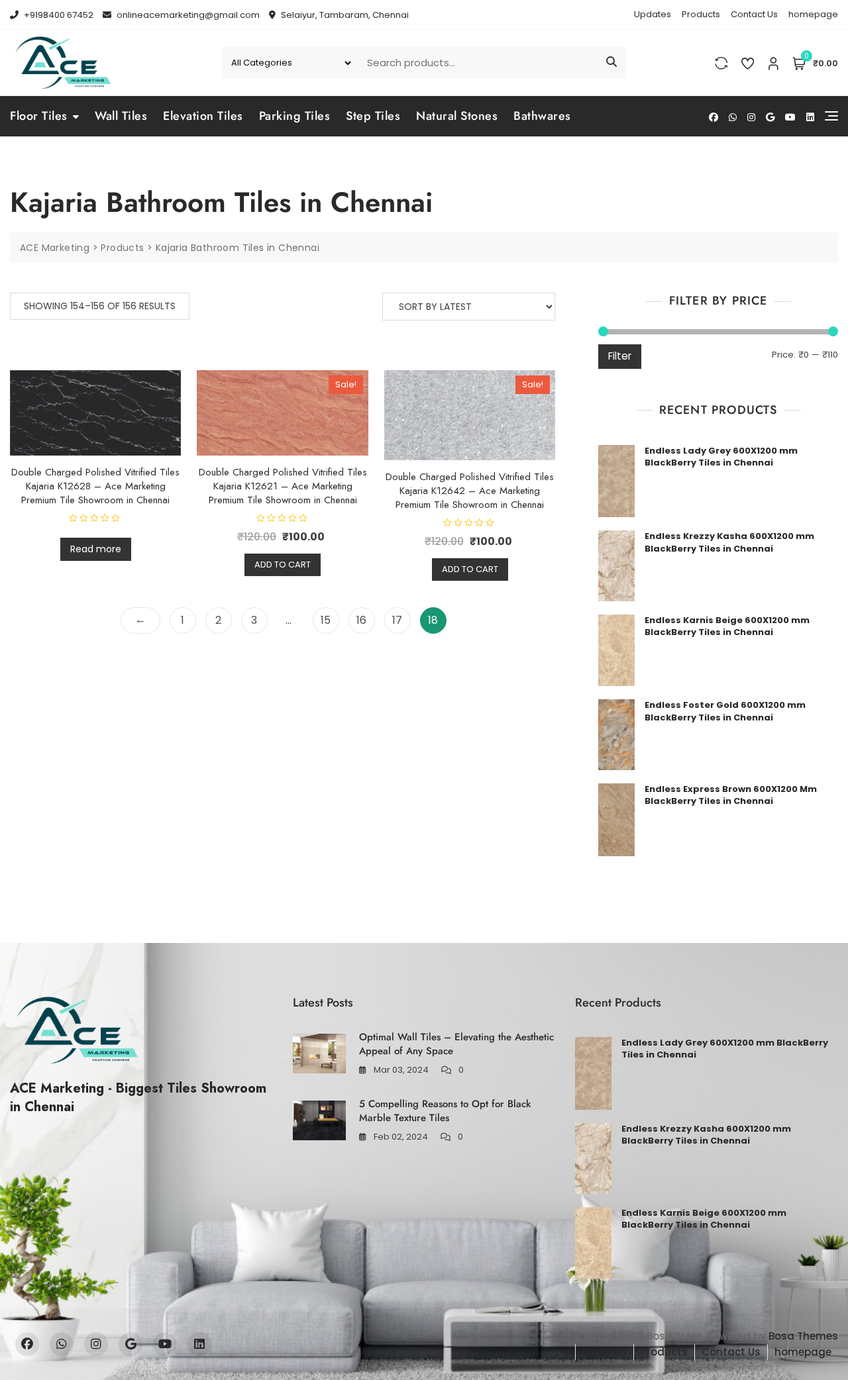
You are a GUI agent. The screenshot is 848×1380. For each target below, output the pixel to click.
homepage (813, 14)
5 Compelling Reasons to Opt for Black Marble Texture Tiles (445, 1111)
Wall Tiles (121, 115)
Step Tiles (373, 115)
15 (326, 620)
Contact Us (754, 14)
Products (701, 14)
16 (361, 620)
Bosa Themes (803, 1336)
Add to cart (282, 564)
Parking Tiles (295, 115)
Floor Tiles (39, 115)
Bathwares (542, 115)
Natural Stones (457, 115)
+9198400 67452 (57, 15)
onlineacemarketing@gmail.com (187, 15)
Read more (95, 549)
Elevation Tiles (203, 115)
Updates (652, 14)
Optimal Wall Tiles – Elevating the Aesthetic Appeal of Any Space (456, 1044)
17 (397, 620)
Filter (619, 356)
